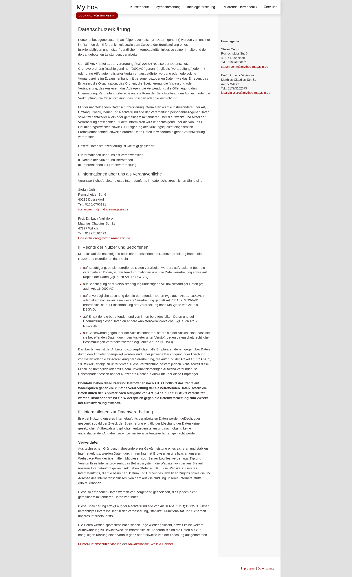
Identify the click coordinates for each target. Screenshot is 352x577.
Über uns (270, 7)
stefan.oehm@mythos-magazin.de (103, 209)
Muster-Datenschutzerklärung (99, 544)
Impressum (248, 568)
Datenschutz (266, 568)
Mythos (87, 7)
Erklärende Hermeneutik (239, 7)
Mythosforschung (168, 7)
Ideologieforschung (201, 7)
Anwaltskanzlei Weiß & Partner (150, 544)
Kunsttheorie (139, 7)
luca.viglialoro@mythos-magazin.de (104, 238)
